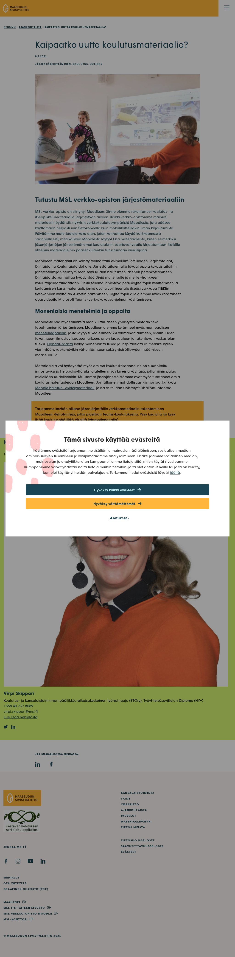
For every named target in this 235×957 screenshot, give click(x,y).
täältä (175, 472)
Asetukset (118, 518)
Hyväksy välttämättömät (114, 504)
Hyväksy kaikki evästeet (114, 490)
